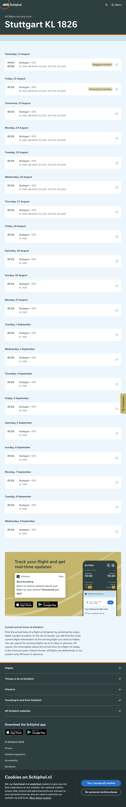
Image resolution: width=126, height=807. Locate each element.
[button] (123, 404)
